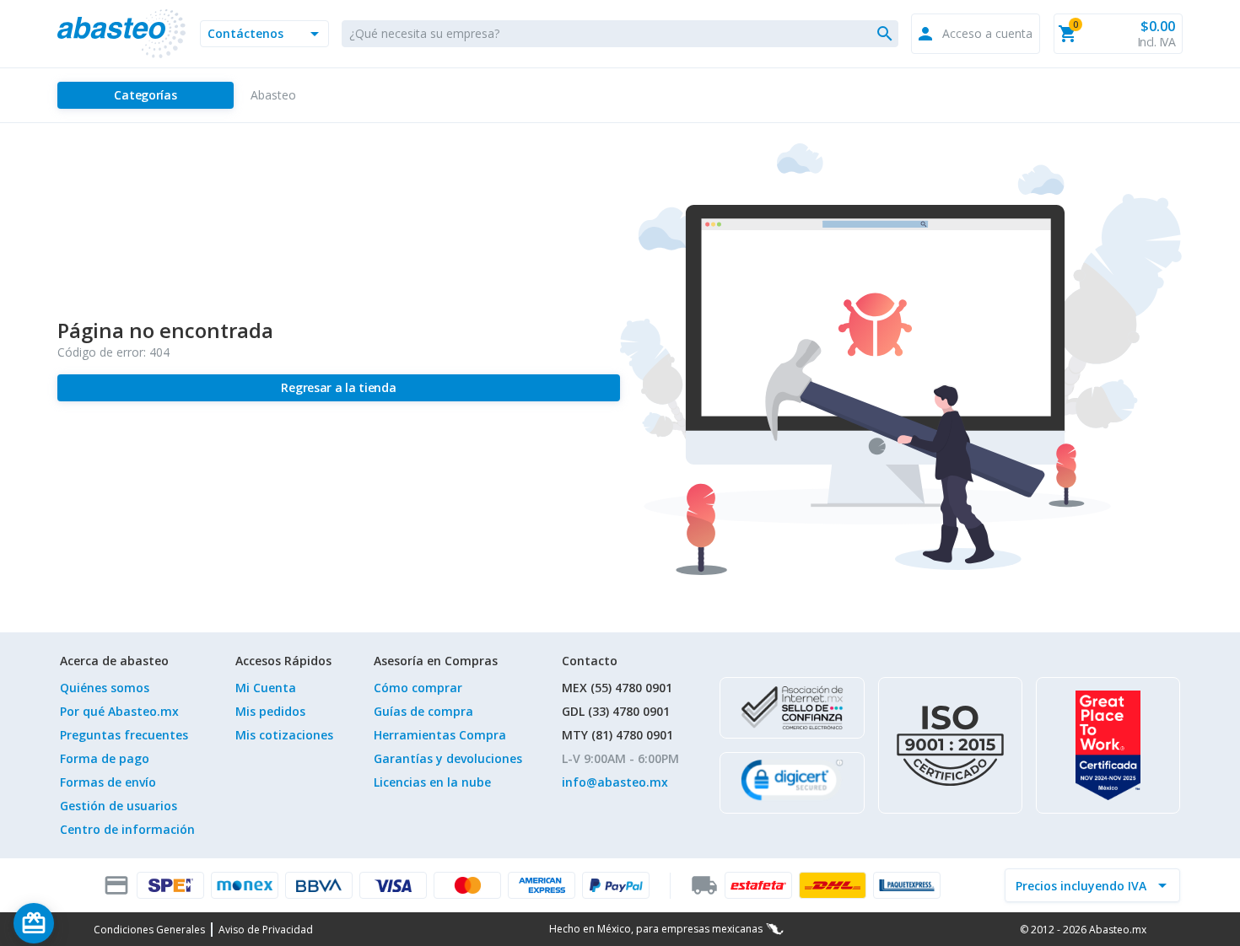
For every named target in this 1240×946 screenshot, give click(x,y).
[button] (264, 33)
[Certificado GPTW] (1108, 745)
